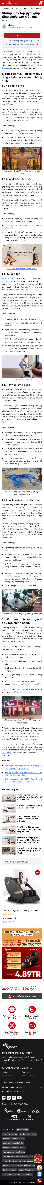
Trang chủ (6, 8)
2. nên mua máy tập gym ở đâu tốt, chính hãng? (22, 44)
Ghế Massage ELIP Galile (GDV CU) (20, 910)
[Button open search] (36, 2)
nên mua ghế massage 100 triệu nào (18, 1156)
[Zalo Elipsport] (39, 1174)
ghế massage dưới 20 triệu (14, 1147)
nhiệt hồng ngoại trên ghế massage (17, 1174)
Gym (39, 8)
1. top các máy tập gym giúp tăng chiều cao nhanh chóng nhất (19, 40)
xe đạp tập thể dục (28, 1134)
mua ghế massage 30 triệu (14, 1152)
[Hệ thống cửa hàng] (39, 1167)
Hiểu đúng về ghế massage (16, 862)
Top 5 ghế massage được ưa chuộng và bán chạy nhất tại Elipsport (23, 766)
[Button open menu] (3, 3)
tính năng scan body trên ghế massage (19, 1165)
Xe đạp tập (7, 278)
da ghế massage (9, 1170)
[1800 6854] (39, 1180)
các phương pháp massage (30, 1170)
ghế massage (22, 1129)
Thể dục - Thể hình (27, 8)
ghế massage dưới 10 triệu (14, 1138)
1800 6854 (6, 752)
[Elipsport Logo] (22, 1046)
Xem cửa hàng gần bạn (24, 996)
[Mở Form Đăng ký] (38, 1158)
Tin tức (15, 8)
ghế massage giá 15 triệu (13, 1143)
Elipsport (6, 68)
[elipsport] (8, 1110)
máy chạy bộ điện (10, 1134)
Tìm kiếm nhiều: (8, 1129)
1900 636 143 (29, 1075)
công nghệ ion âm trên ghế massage (18, 1161)
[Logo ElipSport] (12, 3)
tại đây (20, 692)
